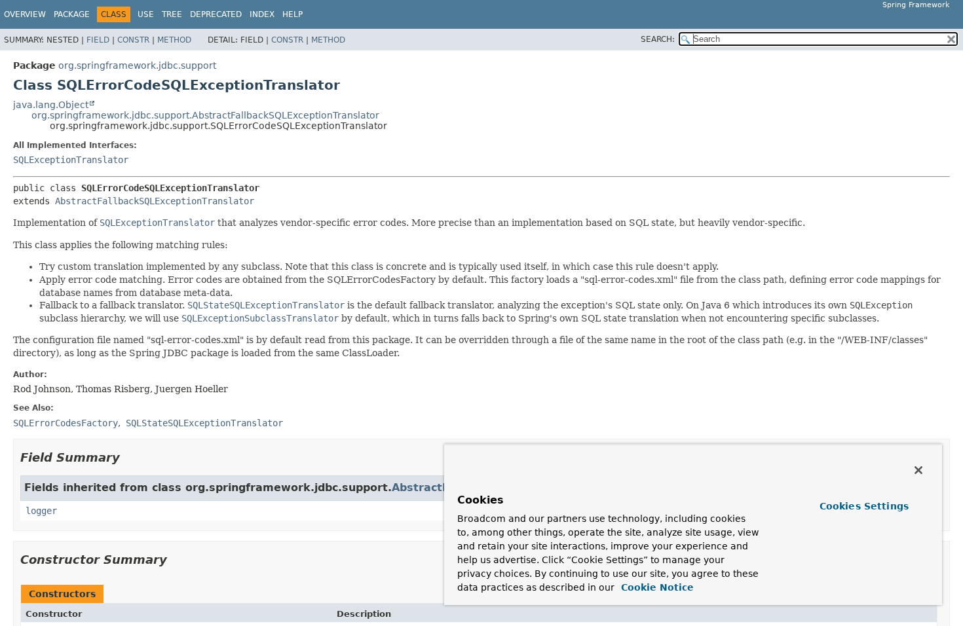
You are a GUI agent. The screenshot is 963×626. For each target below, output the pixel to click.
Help (292, 14)
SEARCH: (658, 39)
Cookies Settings (864, 506)
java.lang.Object (50, 105)
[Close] (918, 470)
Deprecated (216, 14)
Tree (172, 14)
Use (146, 14)
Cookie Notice (656, 587)
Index (262, 14)
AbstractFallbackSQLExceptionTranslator (154, 201)
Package (72, 14)
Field (97, 40)
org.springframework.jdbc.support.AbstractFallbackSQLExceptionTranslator (205, 115)
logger (41, 511)
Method (174, 40)
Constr (133, 40)
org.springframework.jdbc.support (137, 65)
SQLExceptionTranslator (70, 160)
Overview (25, 14)
